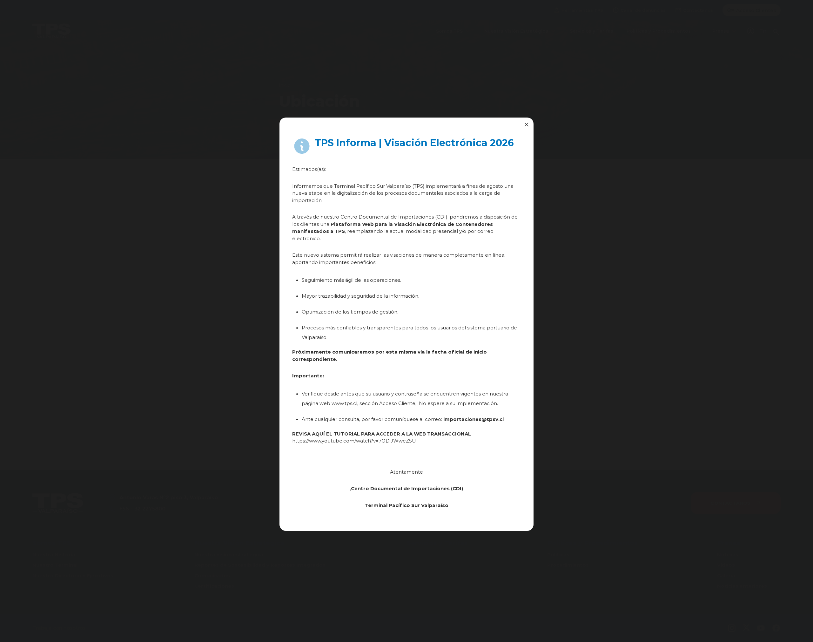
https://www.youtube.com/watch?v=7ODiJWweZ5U (354, 440)
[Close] (527, 125)
